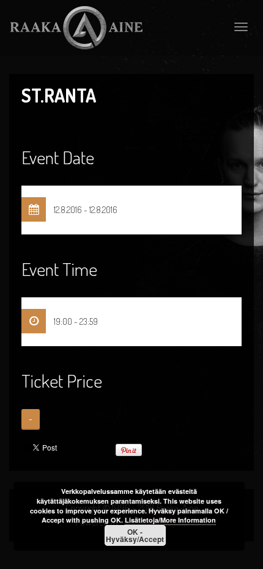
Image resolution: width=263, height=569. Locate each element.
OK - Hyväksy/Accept (135, 535)
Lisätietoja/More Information (170, 519)
